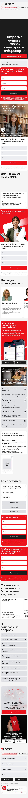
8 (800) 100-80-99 (14, 511)
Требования (24, 792)
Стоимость (18, 792)
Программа (12, 792)
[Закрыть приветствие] (1, 786)
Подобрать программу (14, 712)
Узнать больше (14, 162)
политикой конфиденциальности (20, 99)
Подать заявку (14, 93)
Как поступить (6, 792)
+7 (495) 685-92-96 (14, 502)
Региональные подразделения (9, 7)
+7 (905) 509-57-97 (14, 507)
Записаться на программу (14, 56)
